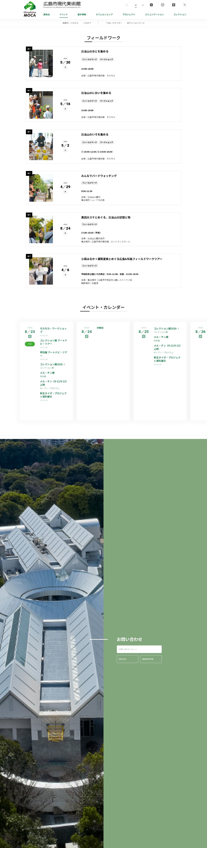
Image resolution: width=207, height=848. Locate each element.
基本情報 (82, 14)
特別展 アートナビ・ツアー (53, 354)
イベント (63, 14)
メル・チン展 (47, 372)
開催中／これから (70, 22)
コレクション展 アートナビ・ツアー (53, 342)
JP (136, 5)
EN (143, 5)
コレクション (180, 14)
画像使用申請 (147, 659)
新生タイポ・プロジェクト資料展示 (53, 395)
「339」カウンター (113, 22)
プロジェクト (128, 14)
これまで (87, 22)
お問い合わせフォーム (128, 649)
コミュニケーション (154, 14)
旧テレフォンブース (136, 22)
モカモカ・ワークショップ (53, 330)
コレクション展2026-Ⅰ (53, 364)
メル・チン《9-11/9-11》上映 (54, 383)
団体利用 (122, 659)
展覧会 (46, 14)
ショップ (104, 14)
